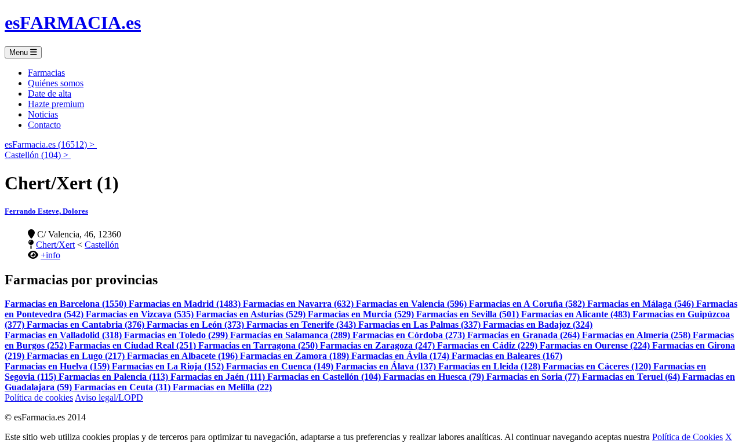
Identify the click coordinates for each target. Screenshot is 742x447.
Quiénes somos (55, 83)
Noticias (43, 114)
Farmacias (46, 73)
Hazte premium (56, 104)
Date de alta (49, 93)
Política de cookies (39, 397)
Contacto (44, 125)
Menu (19, 52)
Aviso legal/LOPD (109, 397)
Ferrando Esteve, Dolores (46, 211)
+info (50, 255)
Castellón (102, 245)
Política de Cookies (687, 437)
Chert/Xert (55, 245)
